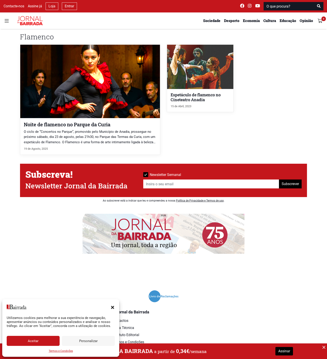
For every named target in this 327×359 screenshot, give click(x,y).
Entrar (69, 6)
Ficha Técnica (123, 328)
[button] (112, 307)
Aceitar (33, 341)
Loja (51, 6)
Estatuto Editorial (125, 335)
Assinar (284, 351)
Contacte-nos (14, 6)
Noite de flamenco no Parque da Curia (67, 124)
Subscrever (290, 184)
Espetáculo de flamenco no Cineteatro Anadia (196, 97)
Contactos (120, 321)
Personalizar (88, 341)
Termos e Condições (61, 351)
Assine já (35, 6)
